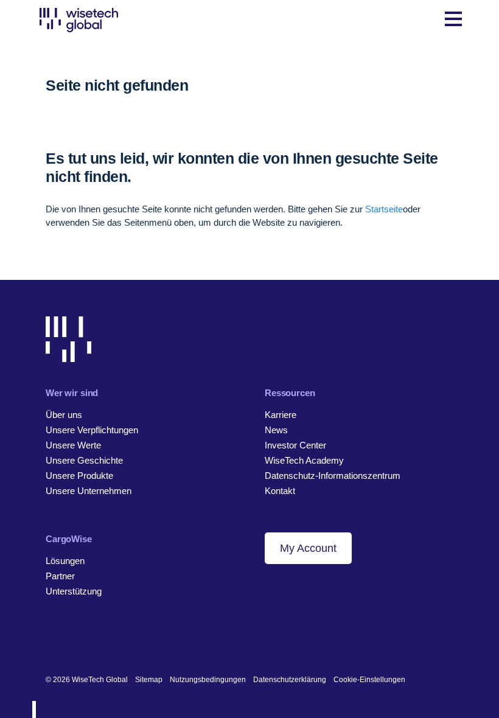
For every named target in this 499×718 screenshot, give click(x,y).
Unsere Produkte (79, 475)
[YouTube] (108, 640)
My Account (308, 548)
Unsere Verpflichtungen (92, 430)
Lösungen (65, 561)
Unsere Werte (73, 445)
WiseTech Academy (304, 460)
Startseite (384, 209)
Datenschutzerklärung (289, 679)
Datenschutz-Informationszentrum (332, 475)
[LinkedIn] (51, 640)
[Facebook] (70, 640)
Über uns (64, 415)
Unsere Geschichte (84, 460)
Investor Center (295, 445)
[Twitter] (89, 640)
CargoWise (69, 539)
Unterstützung (74, 591)
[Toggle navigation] (453, 20)
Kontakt (280, 491)
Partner (60, 576)
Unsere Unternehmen (88, 491)
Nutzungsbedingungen (208, 679)
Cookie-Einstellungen (369, 679)
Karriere (280, 415)
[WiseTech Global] (79, 20)
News (276, 430)
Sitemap (148, 679)
